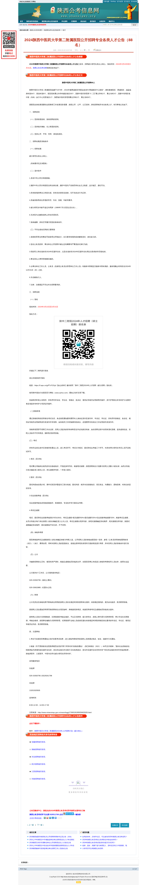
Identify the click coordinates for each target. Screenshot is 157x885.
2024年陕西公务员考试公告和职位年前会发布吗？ (100, 840)
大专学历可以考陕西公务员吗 (92, 848)
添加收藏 (134, 1)
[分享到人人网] (52, 817)
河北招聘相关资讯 (38, 757)
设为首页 (127, 1)
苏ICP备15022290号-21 (100, 877)
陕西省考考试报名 (32, 21)
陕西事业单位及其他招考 (50, 21)
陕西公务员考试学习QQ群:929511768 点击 (46, 814)
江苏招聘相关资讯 (38, 771)
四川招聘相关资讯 (38, 764)
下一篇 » (40, 825)
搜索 (134, 25)
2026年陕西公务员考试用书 (37, 25)
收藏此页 (115, 825)
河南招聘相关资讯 (38, 779)
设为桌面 (120, 1)
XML (94, 880)
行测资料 (74, 21)
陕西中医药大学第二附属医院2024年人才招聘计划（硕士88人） (58, 731)
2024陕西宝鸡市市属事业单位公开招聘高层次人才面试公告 (50, 842)
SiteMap (113, 1)
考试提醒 (125, 825)
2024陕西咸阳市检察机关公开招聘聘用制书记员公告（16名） (51, 837)
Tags (25, 869)
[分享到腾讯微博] (50, 817)
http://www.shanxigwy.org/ (69, 877)
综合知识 (83, 21)
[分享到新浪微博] (47, 817)
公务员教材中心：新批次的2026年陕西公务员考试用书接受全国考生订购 (57, 811)
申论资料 (64, 21)
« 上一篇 (30, 825)
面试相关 (93, 21)
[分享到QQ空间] (44, 817)
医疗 (64, 30)
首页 (21, 21)
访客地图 (106, 1)
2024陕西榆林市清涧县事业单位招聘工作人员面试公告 (49, 848)
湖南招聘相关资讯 (38, 749)
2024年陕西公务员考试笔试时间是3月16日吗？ (98, 842)
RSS (21, 869)
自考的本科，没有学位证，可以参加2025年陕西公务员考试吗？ (104, 837)
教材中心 (112, 21)
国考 (21, 25)
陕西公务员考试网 (36, 30)
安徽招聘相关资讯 (38, 742)
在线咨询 (102, 21)
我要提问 (98, 50)
